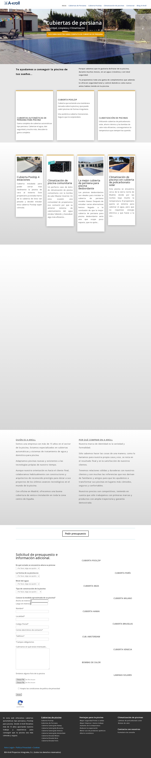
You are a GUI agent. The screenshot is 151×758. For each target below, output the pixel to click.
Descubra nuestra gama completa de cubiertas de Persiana (75, 34)
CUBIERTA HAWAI (91, 611)
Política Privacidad (23, 747)
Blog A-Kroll (141, 5)
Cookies (36, 747)
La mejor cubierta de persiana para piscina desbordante (89, 184)
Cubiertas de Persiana (77, 5)
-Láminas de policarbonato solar (130, 721)
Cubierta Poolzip (95, 5)
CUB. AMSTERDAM (91, 636)
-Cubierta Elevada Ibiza (49, 738)
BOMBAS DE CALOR (91, 662)
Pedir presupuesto (75, 533)
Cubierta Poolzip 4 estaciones (28, 178)
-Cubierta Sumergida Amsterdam (53, 733)
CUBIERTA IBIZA (91, 586)
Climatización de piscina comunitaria (60, 182)
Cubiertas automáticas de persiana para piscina (31, 119)
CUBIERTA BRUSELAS (123, 623)
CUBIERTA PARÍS (123, 573)
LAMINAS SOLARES (123, 675)
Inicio (64, 5)
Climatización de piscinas (114, 5)
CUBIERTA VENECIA (122, 649)
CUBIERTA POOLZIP (91, 560)
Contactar (130, 5)
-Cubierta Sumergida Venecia (52, 731)
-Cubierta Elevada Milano (50, 736)
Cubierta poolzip (67, 99)
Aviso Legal (9, 747)
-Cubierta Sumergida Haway (51, 726)
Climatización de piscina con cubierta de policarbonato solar (121, 181)
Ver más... (75, 237)
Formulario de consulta (126, 732)
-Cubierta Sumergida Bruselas (52, 728)
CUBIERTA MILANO (123, 598)
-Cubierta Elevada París (49, 741)
